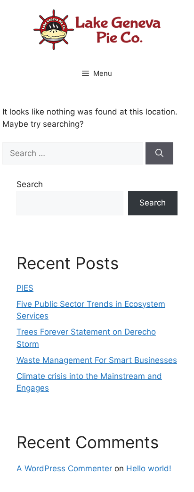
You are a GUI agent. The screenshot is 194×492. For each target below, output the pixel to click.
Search (29, 184)
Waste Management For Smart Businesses (96, 360)
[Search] (159, 153)
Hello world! (148, 468)
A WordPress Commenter (64, 468)
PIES (24, 288)
